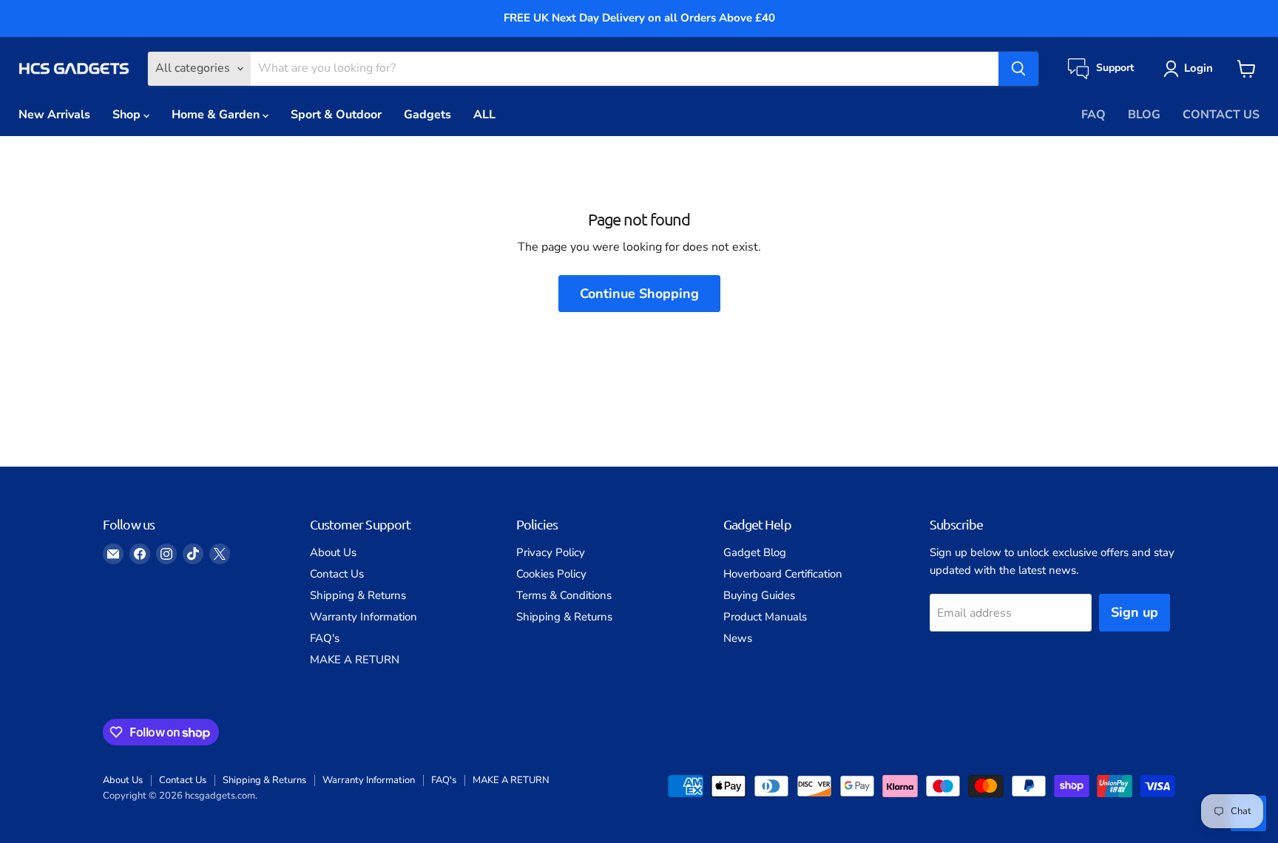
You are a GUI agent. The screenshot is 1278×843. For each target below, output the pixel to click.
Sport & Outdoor (336, 114)
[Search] (1018, 69)
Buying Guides (759, 595)
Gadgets (427, 114)
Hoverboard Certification (782, 573)
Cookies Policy (551, 573)
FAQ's (324, 638)
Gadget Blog (754, 552)
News (737, 638)
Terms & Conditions (564, 595)
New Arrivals (54, 114)
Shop (127, 114)
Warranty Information (363, 616)
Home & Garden (217, 114)
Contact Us (337, 573)
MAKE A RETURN (354, 659)
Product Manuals (765, 616)
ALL (484, 114)
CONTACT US (1221, 114)
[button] (1191, 69)
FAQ (1093, 114)
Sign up (1134, 612)
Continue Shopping (639, 293)
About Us (333, 552)
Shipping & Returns (358, 595)
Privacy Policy (550, 552)
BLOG (1144, 114)
